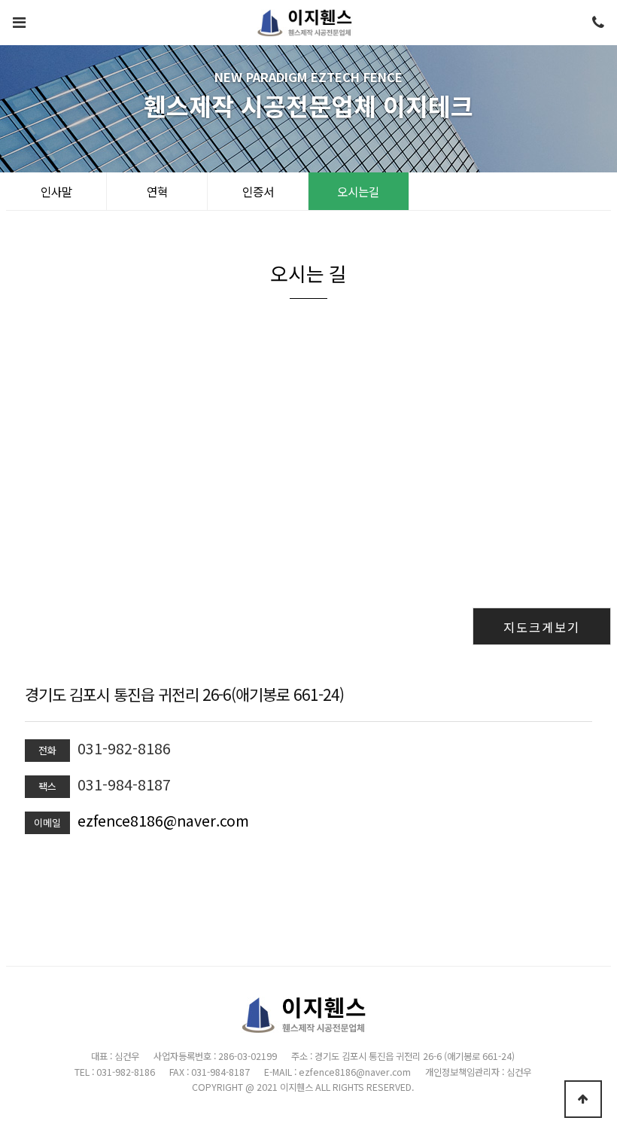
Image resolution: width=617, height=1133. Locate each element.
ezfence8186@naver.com (163, 820)
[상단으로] (583, 1099)
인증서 (258, 191)
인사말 (56, 191)
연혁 (157, 191)
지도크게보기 (541, 627)
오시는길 (358, 191)
